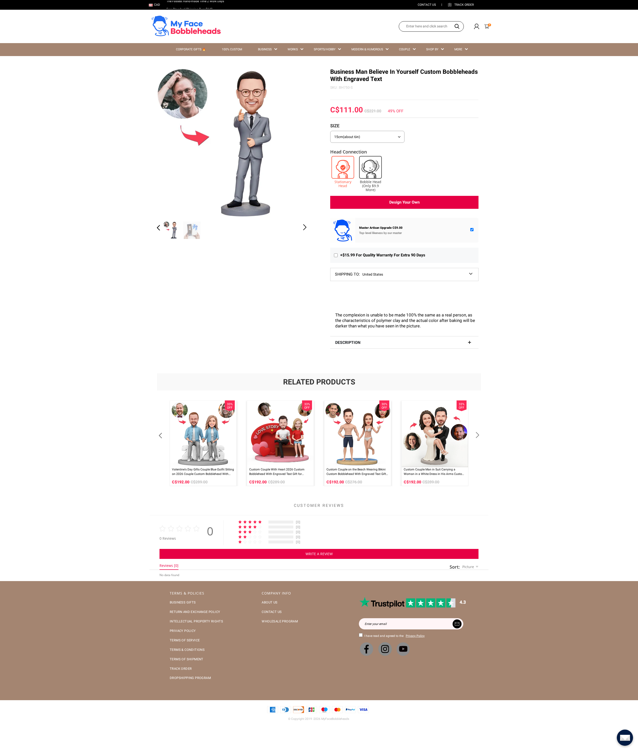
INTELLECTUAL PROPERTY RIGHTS (196, 621)
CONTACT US (427, 4)
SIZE (334, 125)
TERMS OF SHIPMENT (186, 659)
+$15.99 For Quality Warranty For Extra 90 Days (382, 255)
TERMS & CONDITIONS (187, 650)
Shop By (432, 49)
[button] (168, 142)
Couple (404, 49)
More (458, 49)
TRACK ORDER (181, 669)
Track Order (464, 4)
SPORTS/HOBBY (324, 49)
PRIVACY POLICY (183, 631)
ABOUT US (269, 602)
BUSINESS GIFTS (183, 602)
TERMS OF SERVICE (185, 640)
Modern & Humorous (367, 49)
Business (265, 49)
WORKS (293, 49)
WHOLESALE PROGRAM (280, 621)
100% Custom (232, 49)
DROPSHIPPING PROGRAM (190, 678)
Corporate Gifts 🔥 (191, 49)
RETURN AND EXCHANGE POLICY (195, 612)
